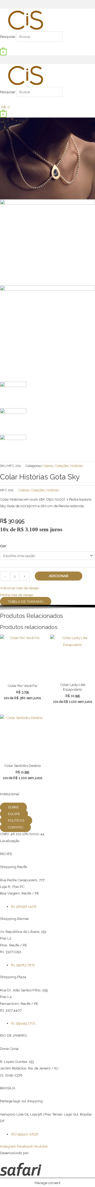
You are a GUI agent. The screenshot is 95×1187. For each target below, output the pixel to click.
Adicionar (58, 576)
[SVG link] (47, 1170)
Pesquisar (8, 36)
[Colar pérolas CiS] (47, 242)
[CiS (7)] (47, 158)
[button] (47, 4)
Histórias (76, 466)
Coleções (62, 466)
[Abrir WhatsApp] (82, 1174)
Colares (47, 466)
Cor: (3, 546)
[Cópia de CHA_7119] (47, 333)
